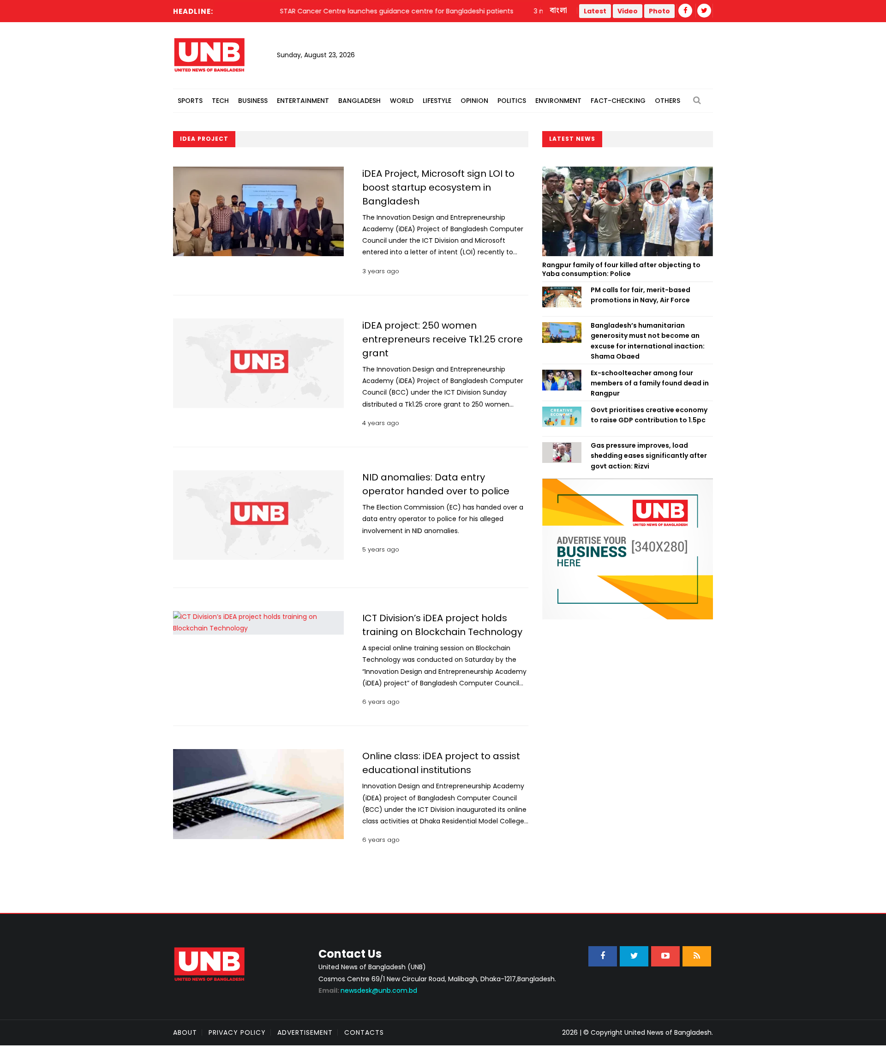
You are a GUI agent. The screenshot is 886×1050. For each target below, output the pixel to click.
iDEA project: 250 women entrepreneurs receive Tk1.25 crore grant (442, 339)
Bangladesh (359, 100)
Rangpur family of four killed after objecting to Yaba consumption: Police (621, 269)
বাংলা (559, 10)
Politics (511, 100)
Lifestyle (437, 100)
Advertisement (305, 1032)
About (185, 1032)
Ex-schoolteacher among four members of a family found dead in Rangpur (650, 383)
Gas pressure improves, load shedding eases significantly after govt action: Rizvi (649, 456)
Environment (558, 100)
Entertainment (303, 100)
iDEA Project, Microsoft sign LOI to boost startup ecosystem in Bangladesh (438, 187)
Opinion (474, 100)
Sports (190, 100)
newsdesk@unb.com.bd (367, 990)
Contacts (364, 1032)
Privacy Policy (237, 1032)
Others (667, 100)
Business (253, 100)
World (401, 100)
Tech (220, 100)
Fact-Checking (618, 100)
